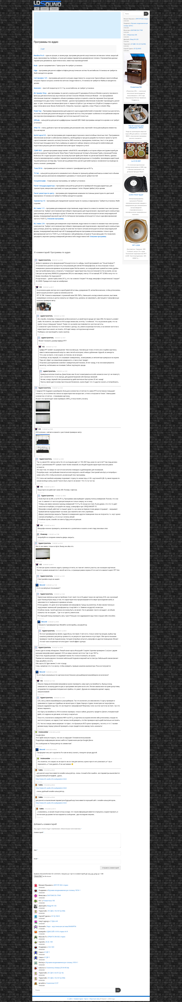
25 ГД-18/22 (55, 916)
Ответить (39, 284)
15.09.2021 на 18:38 (57, 647)
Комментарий (39, 832)
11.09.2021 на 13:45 (47, 429)
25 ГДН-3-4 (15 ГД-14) (55, 973)
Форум (54, 9)
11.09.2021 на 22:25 (57, 543)
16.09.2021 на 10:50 (51, 672)
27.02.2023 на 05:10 (50, 809)
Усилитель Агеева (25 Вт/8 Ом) (57, 968)
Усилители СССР (52, 983)
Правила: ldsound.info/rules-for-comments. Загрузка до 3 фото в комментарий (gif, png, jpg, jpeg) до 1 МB (68, 874)
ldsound (42, 585)
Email (36, 859)
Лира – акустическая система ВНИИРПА (61, 926)
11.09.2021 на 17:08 (53, 534)
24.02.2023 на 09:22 (51, 749)
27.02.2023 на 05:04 (49, 785)
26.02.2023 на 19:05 (56, 758)
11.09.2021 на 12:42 (57, 388)
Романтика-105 (49, 901)
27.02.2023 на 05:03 (49, 770)
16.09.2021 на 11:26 (49, 681)
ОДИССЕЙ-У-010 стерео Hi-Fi (57, 932)
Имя (36, 850)
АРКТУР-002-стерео (61, 885)
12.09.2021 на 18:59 (53, 622)
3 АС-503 (51, 947)
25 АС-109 (49, 942)
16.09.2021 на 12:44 (59, 697)
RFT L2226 (136, 245)
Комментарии (78, 999)
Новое (44, 9)
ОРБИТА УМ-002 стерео (56, 937)
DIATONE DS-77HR (54, 895)
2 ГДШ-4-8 (54, 921)
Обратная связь (94, 999)
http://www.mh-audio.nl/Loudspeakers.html (51, 779)
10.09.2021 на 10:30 (59, 316)
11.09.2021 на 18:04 (60, 496)
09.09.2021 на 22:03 (57, 260)
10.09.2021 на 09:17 (48, 287)
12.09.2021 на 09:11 (48, 564)
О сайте (70, 999)
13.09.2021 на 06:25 (61, 631)
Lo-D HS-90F (136, 161)
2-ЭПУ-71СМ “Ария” (136, 195)
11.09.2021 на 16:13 (49, 525)
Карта (86, 999)
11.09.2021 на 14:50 (58, 459)
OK (117, 990)
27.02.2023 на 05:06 (49, 797)
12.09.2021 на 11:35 (51, 585)
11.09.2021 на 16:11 (49, 487)
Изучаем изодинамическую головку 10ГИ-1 (64, 890)
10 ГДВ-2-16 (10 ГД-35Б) (56, 911)
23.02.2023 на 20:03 (54, 732)
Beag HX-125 (51, 906)
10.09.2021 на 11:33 (51, 347)
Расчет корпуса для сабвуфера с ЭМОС (136, 127)
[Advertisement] (77, 25)
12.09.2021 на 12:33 (59, 576)
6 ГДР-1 (47, 952)
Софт (42, 49)
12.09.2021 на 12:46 (59, 594)
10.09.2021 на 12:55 (61, 371)
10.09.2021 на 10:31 (60, 338)
